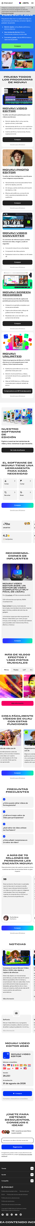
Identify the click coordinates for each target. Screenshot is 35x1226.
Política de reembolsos (7, 1201)
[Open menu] (32, 3)
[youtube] (16, 1214)
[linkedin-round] (12, 1214)
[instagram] (7, 1214)
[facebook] (2, 1214)
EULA (3, 1194)
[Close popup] (32, 10)
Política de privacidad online (9, 1191)
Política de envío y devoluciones (10, 1198)
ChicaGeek (8, 595)
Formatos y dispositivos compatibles (15, 1098)
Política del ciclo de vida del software (17, 1194)
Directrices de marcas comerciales (11, 1204)
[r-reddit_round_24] (21, 1214)
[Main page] (6, 3)
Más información (8, 999)
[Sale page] (24, 3)
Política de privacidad (7, 13)
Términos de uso (24, 1191)
